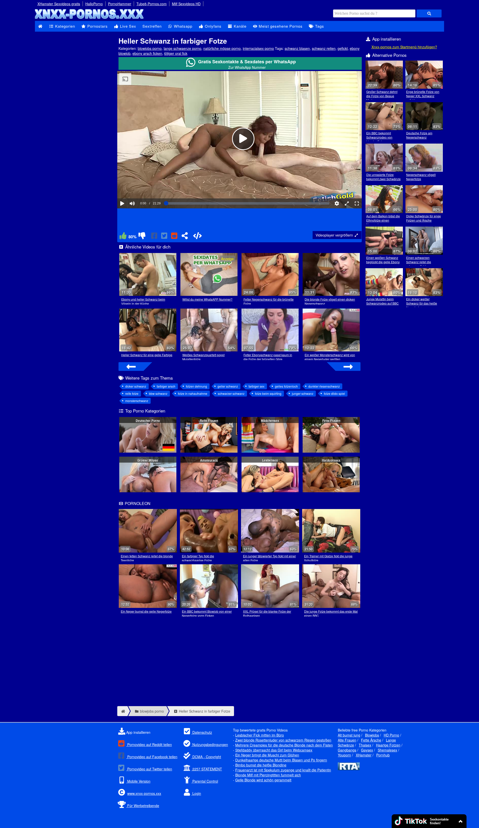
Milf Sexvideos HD (186, 3)
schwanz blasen (297, 48)
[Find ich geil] (123, 236)
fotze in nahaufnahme (192, 393)
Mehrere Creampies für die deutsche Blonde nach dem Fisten (284, 745)
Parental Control (204, 781)
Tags (319, 26)
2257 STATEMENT (206, 768)
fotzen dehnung (196, 386)
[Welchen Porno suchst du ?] (429, 13)
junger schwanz (302, 393)
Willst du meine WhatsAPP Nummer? (207, 299)
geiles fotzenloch (286, 386)
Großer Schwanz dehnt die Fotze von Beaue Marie (381, 95)
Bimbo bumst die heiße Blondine (260, 764)
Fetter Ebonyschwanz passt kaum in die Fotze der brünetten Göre (267, 357)
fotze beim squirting (268, 393)
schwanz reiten (324, 48)
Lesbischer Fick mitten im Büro (259, 735)
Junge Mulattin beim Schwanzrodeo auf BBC (382, 301)
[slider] (140, 188)
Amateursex (209, 460)
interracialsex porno (258, 48)
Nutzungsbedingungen (209, 744)
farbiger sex (256, 386)
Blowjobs (372, 735)
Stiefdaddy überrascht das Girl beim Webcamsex (273, 749)
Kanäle (239, 26)
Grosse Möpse (147, 460)
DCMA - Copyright (206, 756)
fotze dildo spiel (334, 393)
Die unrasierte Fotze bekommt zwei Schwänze (383, 176)
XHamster (363, 754)
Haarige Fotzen (388, 745)
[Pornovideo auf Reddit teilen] (174, 236)
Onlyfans (213, 26)
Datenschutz (201, 732)
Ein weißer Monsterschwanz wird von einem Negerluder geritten (330, 357)
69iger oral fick (175, 53)
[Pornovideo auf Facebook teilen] (154, 236)
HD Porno (391, 735)
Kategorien (64, 26)
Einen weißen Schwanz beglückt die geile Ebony (383, 259)
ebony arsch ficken (147, 53)
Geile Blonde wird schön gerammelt (263, 779)
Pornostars (97, 26)
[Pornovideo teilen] (184, 236)
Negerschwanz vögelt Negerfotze (421, 176)
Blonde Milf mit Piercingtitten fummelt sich (268, 774)
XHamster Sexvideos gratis (58, 3)
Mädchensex (270, 420)
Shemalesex (387, 749)
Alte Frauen (347, 740)
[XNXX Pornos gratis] (90, 18)
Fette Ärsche (371, 740)
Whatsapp (182, 26)
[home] (122, 711)
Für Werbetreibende (142, 805)
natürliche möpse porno (222, 48)
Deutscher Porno (148, 420)
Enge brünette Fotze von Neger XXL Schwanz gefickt (422, 95)
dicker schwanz (135, 386)
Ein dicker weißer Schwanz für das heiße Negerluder (421, 303)
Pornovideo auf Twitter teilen (149, 768)
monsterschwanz (136, 401)
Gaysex (367, 749)
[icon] (40, 26)
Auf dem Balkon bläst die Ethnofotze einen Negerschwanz (383, 220)
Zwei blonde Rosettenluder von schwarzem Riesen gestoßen (283, 740)
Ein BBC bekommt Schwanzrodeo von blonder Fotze (379, 137)
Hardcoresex (331, 460)
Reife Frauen (209, 420)
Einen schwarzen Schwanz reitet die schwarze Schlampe (420, 261)
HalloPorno (94, 3)
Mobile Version (138, 781)
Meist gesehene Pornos (280, 26)
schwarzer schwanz (231, 393)
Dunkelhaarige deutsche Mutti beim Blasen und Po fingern (281, 759)
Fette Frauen (331, 420)
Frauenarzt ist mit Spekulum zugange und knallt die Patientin (283, 769)
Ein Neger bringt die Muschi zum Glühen (267, 754)
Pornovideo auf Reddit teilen (149, 744)
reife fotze (131, 393)
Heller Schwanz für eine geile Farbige (146, 355)
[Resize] (347, 203)
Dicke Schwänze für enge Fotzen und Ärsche (423, 218)
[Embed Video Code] (197, 236)
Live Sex (127, 26)
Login (196, 793)
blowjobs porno (150, 48)
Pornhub (383, 754)
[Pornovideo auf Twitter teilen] (164, 236)
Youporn (344, 754)
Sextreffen (152, 26)
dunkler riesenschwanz (324, 386)
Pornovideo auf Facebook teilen (151, 756)
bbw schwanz (158, 393)
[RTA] (349, 768)
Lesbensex (270, 460)
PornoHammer (119, 3)
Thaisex (365, 745)
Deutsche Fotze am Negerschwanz (419, 135)
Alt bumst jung (349, 735)
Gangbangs (347, 749)
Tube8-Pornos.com (151, 3)
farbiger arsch (166, 386)
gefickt (343, 48)
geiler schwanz (228, 386)
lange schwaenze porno (182, 48)
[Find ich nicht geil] (141, 236)
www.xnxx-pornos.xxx (144, 793)
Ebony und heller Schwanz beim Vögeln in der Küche (143, 301)
